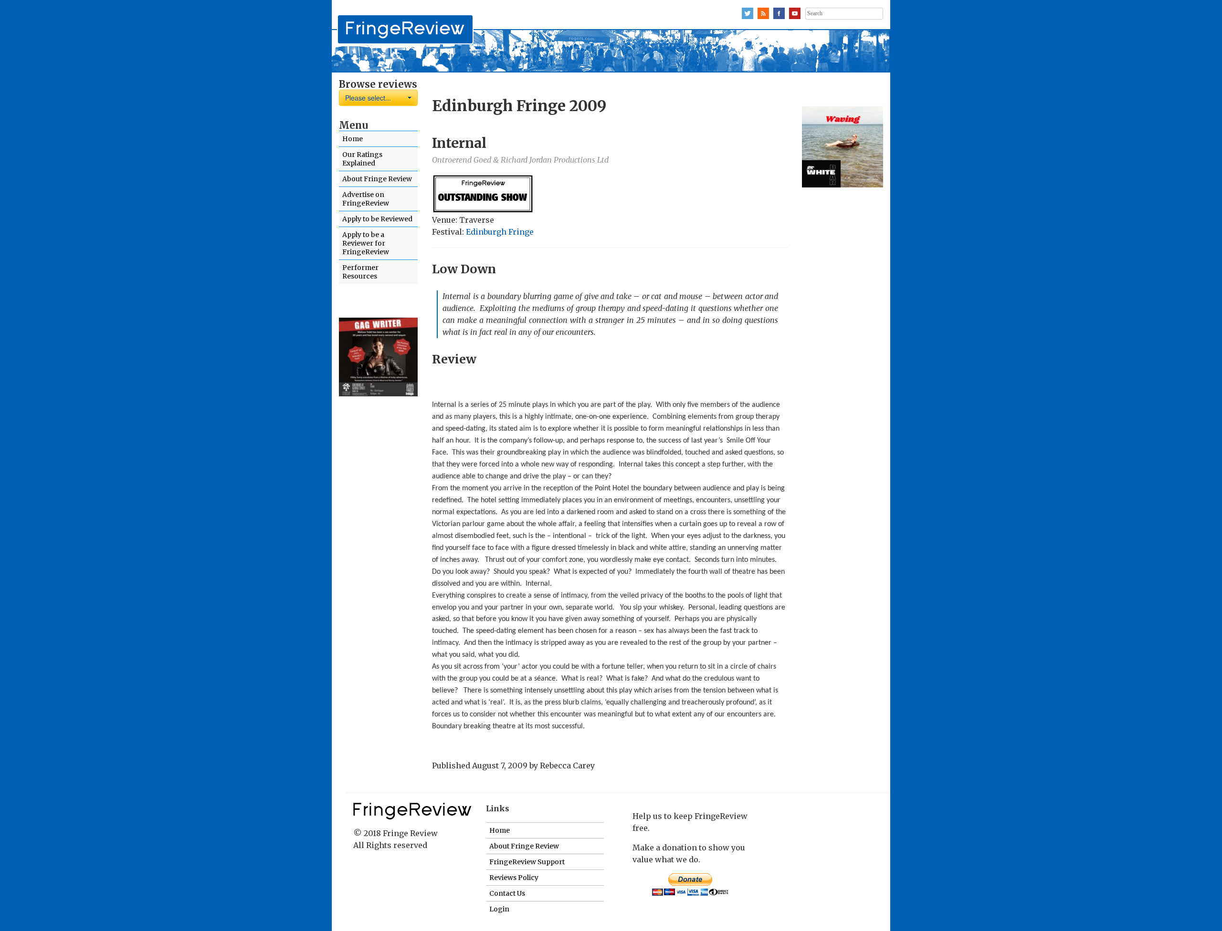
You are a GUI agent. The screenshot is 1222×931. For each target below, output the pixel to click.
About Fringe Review (377, 179)
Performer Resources (360, 271)
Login (499, 909)
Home (352, 138)
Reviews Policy (513, 877)
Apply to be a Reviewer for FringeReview (365, 243)
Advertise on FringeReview (365, 198)
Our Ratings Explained (362, 158)
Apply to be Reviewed (377, 219)
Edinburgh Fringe (500, 232)
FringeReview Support (527, 862)
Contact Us (507, 893)
